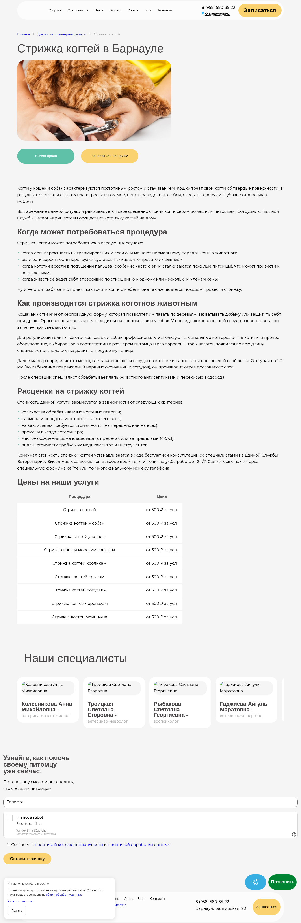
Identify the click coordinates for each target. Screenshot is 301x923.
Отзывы (115, 10)
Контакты (165, 10)
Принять (16, 910)
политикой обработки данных (138, 844)
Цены (99, 10)
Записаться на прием (109, 156)
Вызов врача (46, 156)
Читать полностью (20, 901)
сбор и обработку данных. (64, 894)
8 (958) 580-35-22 (218, 7)
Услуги (54, 10)
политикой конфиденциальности (69, 844)
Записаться (260, 10)
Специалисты (78, 10)
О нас (132, 10)
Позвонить (282, 882)
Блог (148, 10)
